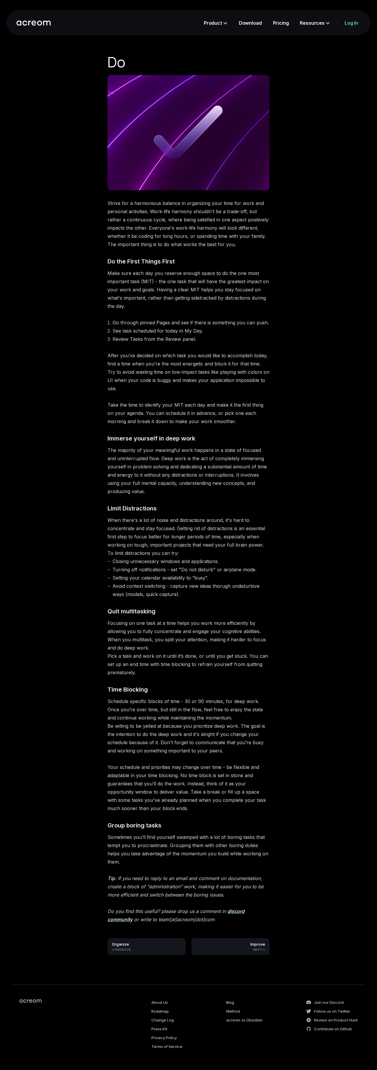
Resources (312, 23)
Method (233, 1011)
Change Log (162, 1020)
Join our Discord (329, 1002)
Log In (351, 23)
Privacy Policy (164, 1037)
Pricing (281, 23)
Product (213, 23)
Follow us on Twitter (332, 1011)
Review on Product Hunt (336, 1020)
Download (250, 23)
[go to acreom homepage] (33, 23)
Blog (230, 1002)
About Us (159, 1002)
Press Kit (159, 1028)
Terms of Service (166, 1046)
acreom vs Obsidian (244, 1020)
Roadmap (160, 1011)
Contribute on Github (333, 1028)
